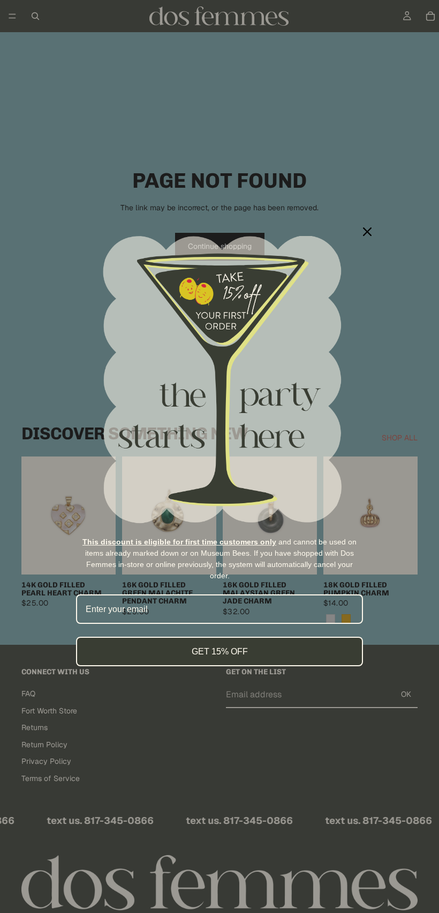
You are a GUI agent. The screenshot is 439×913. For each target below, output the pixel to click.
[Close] (367, 232)
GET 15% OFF (220, 651)
